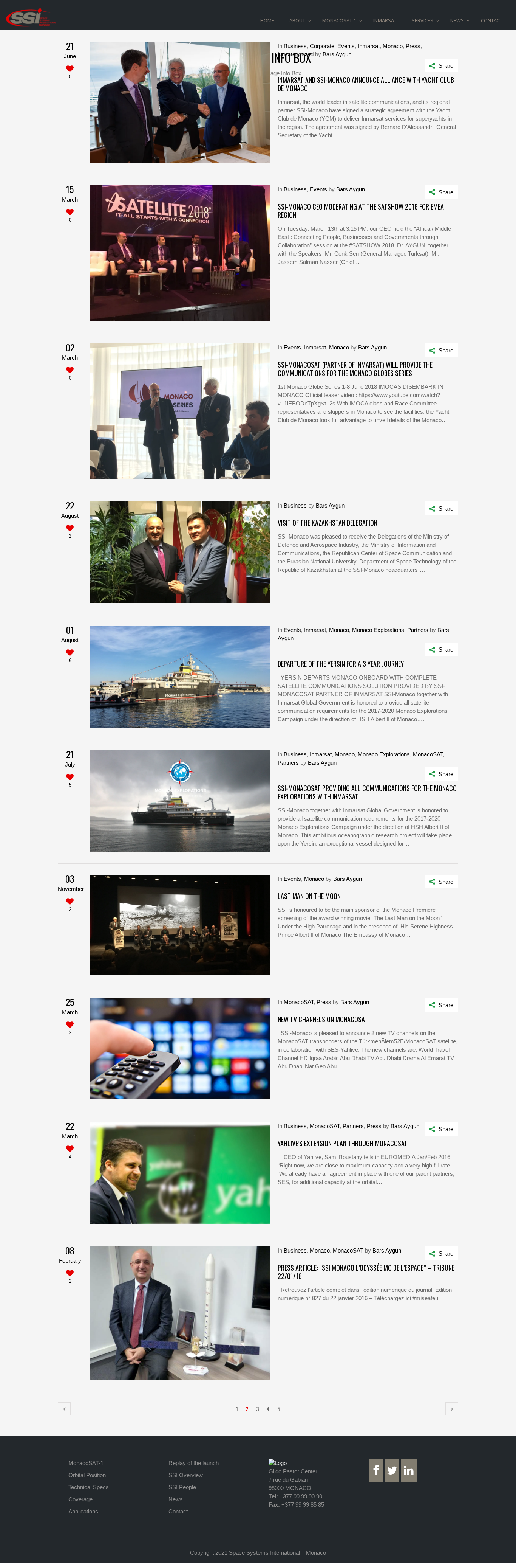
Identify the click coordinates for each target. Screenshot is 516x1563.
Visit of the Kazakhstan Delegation (327, 523)
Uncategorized (296, 54)
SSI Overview (185, 1475)
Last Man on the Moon (309, 896)
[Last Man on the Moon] (180, 925)
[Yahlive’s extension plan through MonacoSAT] (180, 1173)
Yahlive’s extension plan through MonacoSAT (343, 1143)
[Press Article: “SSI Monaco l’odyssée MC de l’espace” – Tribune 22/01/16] (180, 1312)
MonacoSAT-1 (86, 1463)
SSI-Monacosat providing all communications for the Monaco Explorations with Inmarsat (367, 792)
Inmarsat (369, 46)
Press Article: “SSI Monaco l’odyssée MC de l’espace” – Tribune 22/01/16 (366, 1272)
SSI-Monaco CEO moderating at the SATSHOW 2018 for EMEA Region (361, 211)
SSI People (182, 1487)
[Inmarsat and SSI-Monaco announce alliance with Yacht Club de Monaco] (180, 102)
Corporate (322, 46)
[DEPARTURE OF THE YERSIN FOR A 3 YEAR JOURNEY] (180, 677)
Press (413, 46)
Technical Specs (88, 1487)
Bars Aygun (337, 54)
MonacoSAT (428, 754)
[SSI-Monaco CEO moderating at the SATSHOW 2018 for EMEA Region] (180, 253)
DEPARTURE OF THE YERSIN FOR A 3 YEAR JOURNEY (341, 664)
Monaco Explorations (378, 630)
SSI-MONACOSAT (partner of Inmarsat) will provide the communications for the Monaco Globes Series (355, 369)
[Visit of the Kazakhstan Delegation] (180, 552)
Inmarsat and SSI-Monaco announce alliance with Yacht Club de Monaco (366, 84)
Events (346, 46)
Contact (178, 1511)
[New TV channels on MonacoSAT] (180, 1049)
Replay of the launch (193, 1463)
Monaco (393, 46)
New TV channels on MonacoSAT (323, 1019)
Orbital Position (87, 1475)
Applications (83, 1511)
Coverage (80, 1499)
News (175, 1499)
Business (295, 46)
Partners (417, 630)
